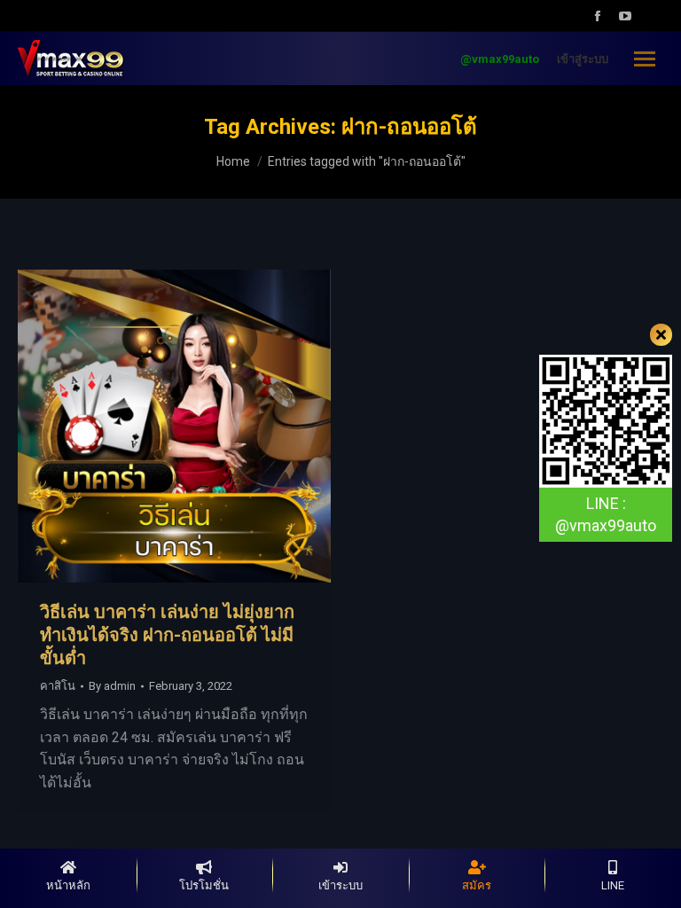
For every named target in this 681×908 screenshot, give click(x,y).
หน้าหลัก (68, 885)
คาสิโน (57, 686)
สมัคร (476, 885)
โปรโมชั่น (204, 885)
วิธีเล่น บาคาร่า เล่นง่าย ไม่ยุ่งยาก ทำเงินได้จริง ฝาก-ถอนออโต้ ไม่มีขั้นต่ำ (167, 635)
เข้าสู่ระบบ (582, 59)
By (112, 686)
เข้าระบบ (340, 885)
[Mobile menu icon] (644, 59)
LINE (612, 885)
